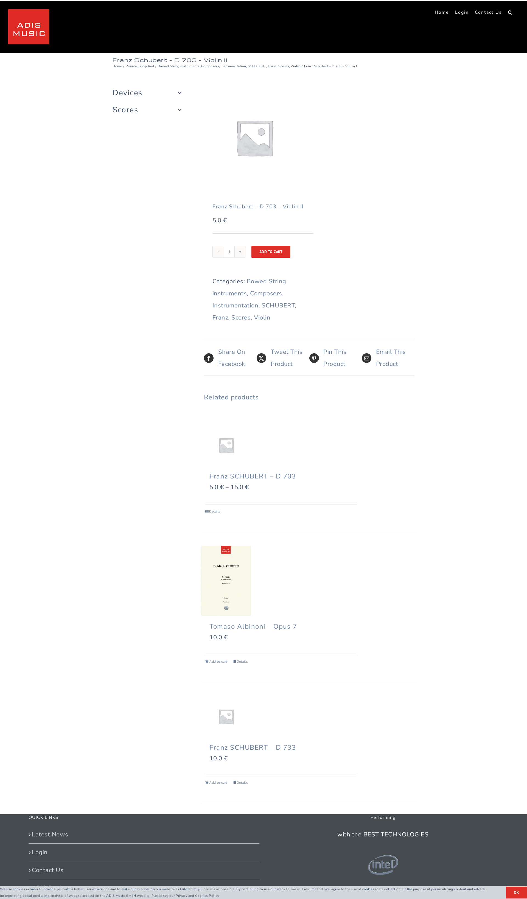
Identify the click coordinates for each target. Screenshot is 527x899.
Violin (262, 317)
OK (516, 892)
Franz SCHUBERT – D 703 (252, 476)
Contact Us (47, 870)
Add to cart (271, 251)
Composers (266, 293)
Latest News (50, 834)
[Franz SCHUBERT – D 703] (226, 445)
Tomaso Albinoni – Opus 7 (253, 626)
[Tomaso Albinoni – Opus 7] (226, 581)
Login (40, 852)
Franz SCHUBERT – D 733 (252, 747)
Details (215, 511)
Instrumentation (235, 305)
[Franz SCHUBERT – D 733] (226, 716)
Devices (127, 93)
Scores (241, 317)
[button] (510, 12)
